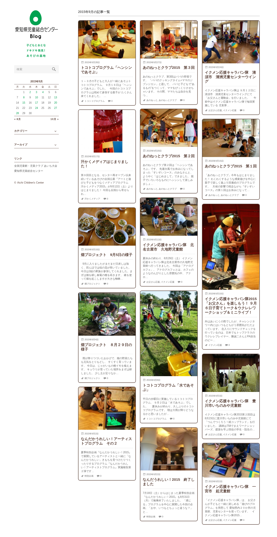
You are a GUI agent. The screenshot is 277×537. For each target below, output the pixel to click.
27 (55, 107)
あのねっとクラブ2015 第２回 (169, 156)
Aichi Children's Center (30, 182)
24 (36, 107)
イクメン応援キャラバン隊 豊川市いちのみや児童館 (230, 403)
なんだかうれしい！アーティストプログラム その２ (106, 441)
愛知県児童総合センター (28, 170)
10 (36, 97)
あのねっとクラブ (168, 100)
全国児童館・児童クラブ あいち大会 (35, 165)
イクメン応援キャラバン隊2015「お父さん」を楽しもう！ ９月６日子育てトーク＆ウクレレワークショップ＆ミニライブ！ (231, 305)
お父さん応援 (215, 110)
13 (55, 97)
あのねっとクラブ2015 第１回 (231, 166)
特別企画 (89, 476)
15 (23, 102)
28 (17, 113)
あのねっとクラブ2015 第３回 (169, 67)
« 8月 (17, 119)
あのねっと (152, 100)
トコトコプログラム (95, 101)
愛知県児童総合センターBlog (36, 24)
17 (36, 102)
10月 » (54, 119)
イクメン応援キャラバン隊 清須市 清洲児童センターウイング (230, 76)
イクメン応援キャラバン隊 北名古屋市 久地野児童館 (168, 247)
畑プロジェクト (92, 283)
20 (55, 102)
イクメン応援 (229, 110)
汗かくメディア (92, 198)
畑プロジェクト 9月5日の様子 (106, 255)
